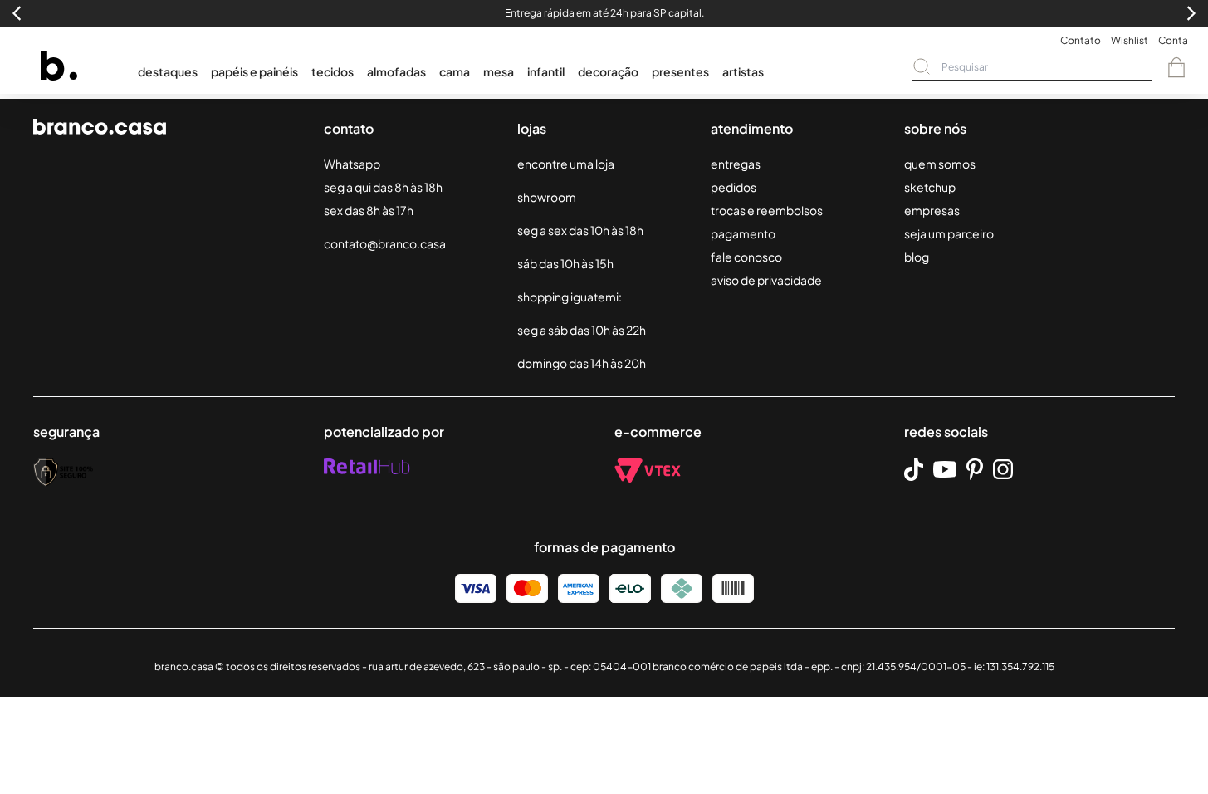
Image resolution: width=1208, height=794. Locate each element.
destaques (168, 71)
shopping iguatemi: (569, 296)
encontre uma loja (565, 163)
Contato (1080, 40)
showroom (546, 196)
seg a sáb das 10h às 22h (581, 329)
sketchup (930, 186)
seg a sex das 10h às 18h (580, 230)
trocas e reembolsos (767, 210)
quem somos (940, 163)
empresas (932, 210)
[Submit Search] (922, 66)
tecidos (332, 71)
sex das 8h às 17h (368, 210)
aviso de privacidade (766, 279)
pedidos (733, 186)
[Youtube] (944, 469)
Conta (1173, 40)
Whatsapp (352, 163)
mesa (498, 71)
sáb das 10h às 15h (565, 263)
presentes (680, 71)
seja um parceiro (949, 233)
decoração (608, 71)
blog (916, 256)
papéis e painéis (254, 71)
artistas (743, 71)
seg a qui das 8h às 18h (383, 186)
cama (454, 71)
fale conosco (746, 256)
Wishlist (1129, 40)
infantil (546, 71)
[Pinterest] (974, 469)
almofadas (396, 71)
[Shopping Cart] (1176, 67)
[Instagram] (1003, 469)
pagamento (743, 233)
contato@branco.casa (385, 243)
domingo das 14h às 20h (581, 362)
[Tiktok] (913, 469)
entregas (736, 163)
